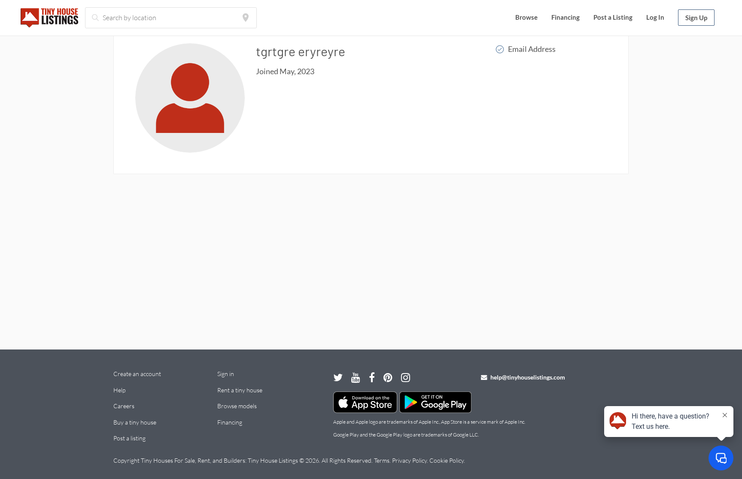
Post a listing (129, 438)
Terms (381, 460)
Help (119, 390)
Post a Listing (613, 17)
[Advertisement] (371, 258)
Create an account (137, 373)
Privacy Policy (409, 460)
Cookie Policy (446, 460)
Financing (565, 17)
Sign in (225, 373)
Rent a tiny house (239, 390)
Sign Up (696, 17)
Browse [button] (526, 17)
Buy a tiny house (134, 422)
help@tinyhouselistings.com (527, 377)
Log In (655, 17)
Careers (123, 406)
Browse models (237, 406)
